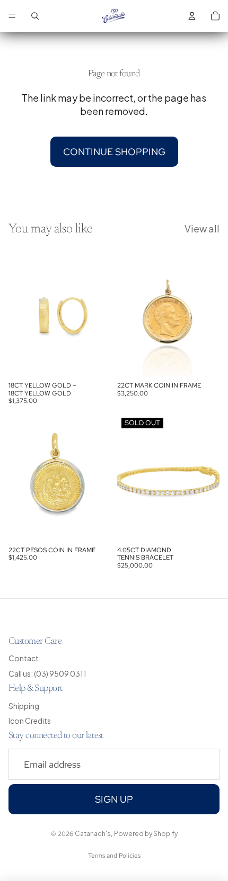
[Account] (192, 16)
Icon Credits (29, 720)
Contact (23, 658)
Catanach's (93, 834)
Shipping (23, 706)
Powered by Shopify (146, 834)
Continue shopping (114, 152)
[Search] (35, 16)
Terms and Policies (114, 855)
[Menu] (12, 16)
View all (202, 228)
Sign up (114, 799)
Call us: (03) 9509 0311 (47, 673)
